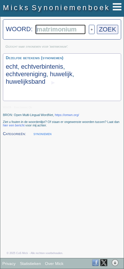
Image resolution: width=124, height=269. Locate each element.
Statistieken (30, 263)
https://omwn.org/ (67, 115)
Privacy (9, 263)
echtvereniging (26, 74)
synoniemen (42, 134)
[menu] (117, 6)
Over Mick (54, 263)
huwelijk (61, 74)
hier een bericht (14, 125)
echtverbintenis (42, 66)
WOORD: (20, 29)
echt (12, 66)
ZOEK (107, 29)
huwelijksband (25, 81)
